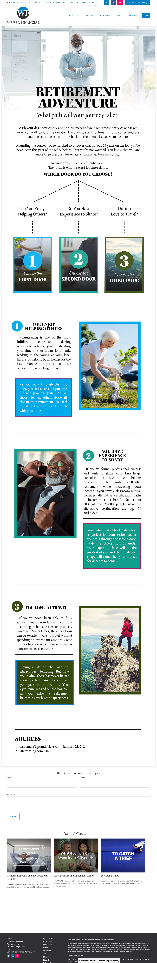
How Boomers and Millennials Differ (74, 875)
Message (11, 793)
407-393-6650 (54, 2)
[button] (73, 15)
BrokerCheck (110, 940)
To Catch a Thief (110, 875)
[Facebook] (113, 2)
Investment (47, 944)
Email (82, 777)
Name (9, 777)
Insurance (47, 950)
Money (46, 957)
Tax (44, 953)
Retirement (47, 941)
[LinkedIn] (106, 2)
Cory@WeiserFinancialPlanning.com (80, 2)
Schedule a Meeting (139, 2)
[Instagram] (17, 956)
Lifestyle (46, 960)
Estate (45, 947)
